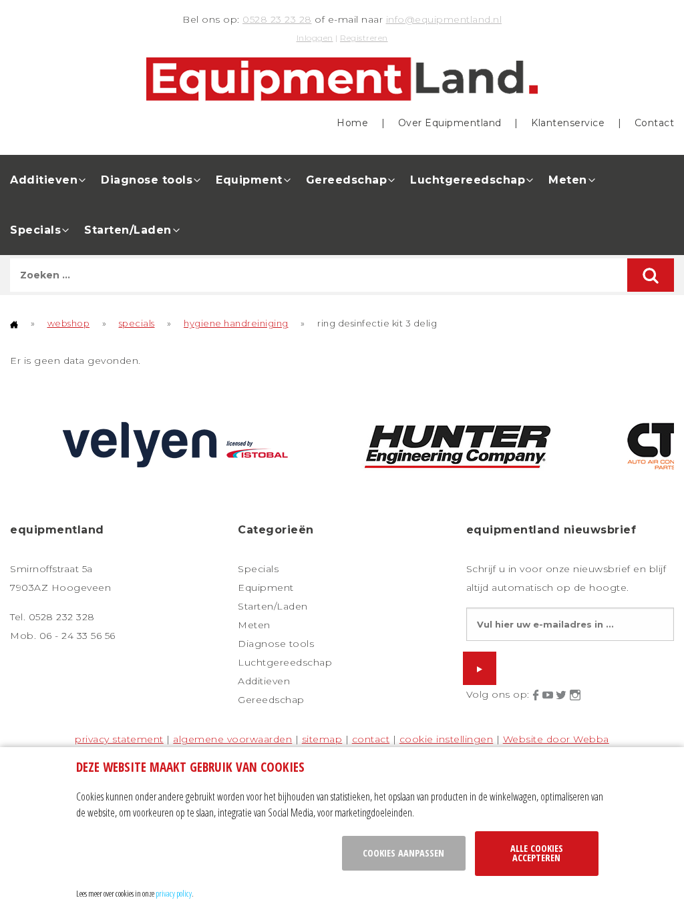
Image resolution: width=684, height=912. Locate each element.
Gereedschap (346, 180)
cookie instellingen (446, 739)
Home (352, 123)
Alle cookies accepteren (536, 853)
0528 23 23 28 (277, 19)
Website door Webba (556, 739)
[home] (14, 323)
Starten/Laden (128, 230)
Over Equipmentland (450, 123)
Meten (567, 180)
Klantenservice (568, 123)
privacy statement (119, 739)
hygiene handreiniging (236, 323)
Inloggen (315, 38)
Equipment (249, 180)
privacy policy (174, 893)
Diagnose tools (146, 180)
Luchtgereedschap (467, 180)
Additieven (43, 180)
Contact (655, 123)
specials (137, 323)
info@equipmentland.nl (444, 19)
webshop (68, 323)
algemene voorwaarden (232, 739)
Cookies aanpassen (403, 853)
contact (371, 739)
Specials (35, 230)
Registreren (364, 38)
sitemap (322, 739)
